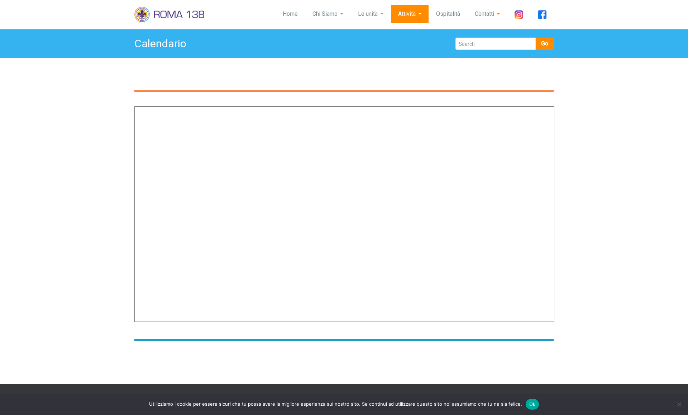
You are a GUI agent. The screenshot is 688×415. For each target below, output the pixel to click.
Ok (532, 404)
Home (290, 13)
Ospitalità (448, 13)
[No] (679, 404)
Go (544, 43)
